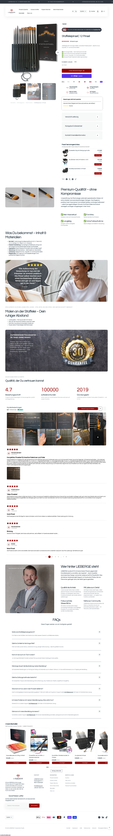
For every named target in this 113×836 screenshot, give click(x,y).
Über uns (52, 791)
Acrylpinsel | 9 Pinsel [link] (80, 755)
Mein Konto (68, 780)
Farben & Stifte (53, 780)
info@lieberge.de (68, 692)
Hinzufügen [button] (98, 155)
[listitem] (15, 421)
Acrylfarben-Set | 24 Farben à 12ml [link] (78, 159)
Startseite (13, 102)
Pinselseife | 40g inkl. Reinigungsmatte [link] (79, 150)
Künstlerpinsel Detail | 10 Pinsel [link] (77, 168)
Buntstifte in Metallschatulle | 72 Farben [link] (60, 756)
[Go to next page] (66, 557)
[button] (92, 11)
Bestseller (52, 788)
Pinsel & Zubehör (54, 777)
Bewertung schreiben (87, 408)
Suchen (67, 777)
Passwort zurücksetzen (71, 785)
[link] (65, 152)
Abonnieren (34, 805)
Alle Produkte (29, 102)
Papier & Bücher (54, 783)
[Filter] (100, 409)
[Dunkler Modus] (74, 11)
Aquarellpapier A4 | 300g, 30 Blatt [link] (15, 755)
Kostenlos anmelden (70, 783)
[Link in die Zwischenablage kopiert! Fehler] (76, 179)
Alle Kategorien (20, 102)
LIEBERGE (11, 828)
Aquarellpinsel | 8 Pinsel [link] (104, 755)
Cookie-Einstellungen (5, 835)
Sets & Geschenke (54, 785)
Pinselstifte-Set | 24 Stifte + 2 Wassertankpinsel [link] (36, 756)
